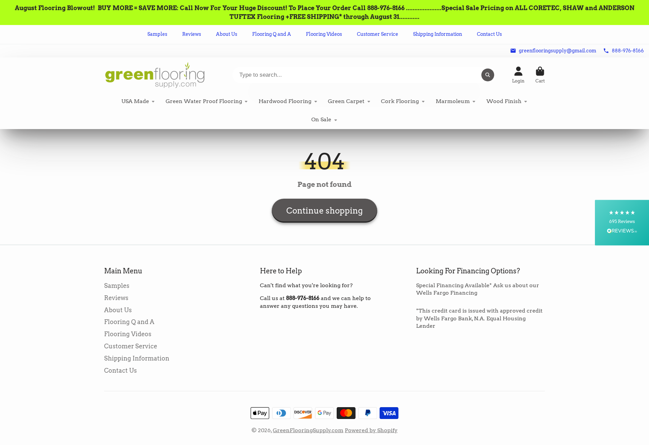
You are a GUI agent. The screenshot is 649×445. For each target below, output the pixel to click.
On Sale (321, 119)
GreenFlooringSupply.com (308, 430)
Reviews (191, 34)
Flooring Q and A (271, 34)
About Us (226, 34)
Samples (157, 34)
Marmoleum (453, 101)
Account (518, 75)
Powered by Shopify (371, 430)
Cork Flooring (400, 101)
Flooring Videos (324, 34)
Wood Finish (504, 101)
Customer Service (377, 34)
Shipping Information (437, 34)
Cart (540, 75)
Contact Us (489, 34)
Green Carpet (346, 101)
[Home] (155, 74)
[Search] (487, 75)
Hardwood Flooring (285, 101)
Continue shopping (324, 211)
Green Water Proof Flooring (204, 101)
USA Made (135, 101)
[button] (622, 222)
